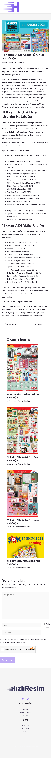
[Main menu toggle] (45, 6)
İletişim (25, 709)
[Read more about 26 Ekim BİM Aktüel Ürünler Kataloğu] (22, 430)
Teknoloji (25, 725)
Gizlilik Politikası (25, 712)
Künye (25, 715)
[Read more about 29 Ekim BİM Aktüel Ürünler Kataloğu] (22, 493)
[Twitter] (28, 699)
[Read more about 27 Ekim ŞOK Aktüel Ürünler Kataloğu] (25, 545)
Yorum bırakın (20, 62)
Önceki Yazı (9, 324)
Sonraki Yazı (41, 324)
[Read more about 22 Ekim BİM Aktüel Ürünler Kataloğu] (22, 367)
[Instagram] (23, 699)
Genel (25, 732)
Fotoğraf (25, 729)
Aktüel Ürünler (7, 62)
